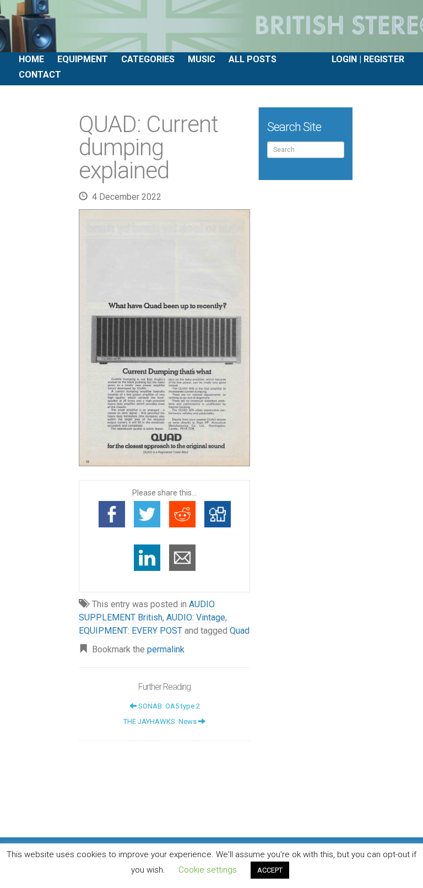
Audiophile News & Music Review (211, 26)
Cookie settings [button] (207, 870)
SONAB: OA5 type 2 (168, 706)
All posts (252, 59)
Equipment (82, 59)
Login (344, 59)
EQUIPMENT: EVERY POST (130, 630)
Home (31, 59)
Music (201, 59)
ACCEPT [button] (270, 870)
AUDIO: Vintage (195, 617)
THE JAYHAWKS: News (160, 721)
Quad (240, 630)
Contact (40, 74)
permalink (166, 649)
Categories (148, 59)
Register (384, 59)
